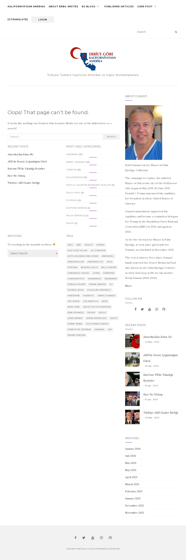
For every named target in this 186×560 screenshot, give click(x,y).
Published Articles (119, 6)
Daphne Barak (76, 207)
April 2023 (131, 477)
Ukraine (99, 329)
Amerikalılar (76, 262)
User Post (145, 6)
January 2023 (132, 498)
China (96, 273)
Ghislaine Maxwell (99, 290)
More (128, 285)
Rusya (102, 312)
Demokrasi (94, 278)
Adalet (89, 245)
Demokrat (111, 278)
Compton (108, 273)
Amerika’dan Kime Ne (20, 154)
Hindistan (74, 295)
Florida (72, 200)
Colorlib (91, 548)
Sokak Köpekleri (96, 318)
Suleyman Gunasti (97, 324)
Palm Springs (75, 215)
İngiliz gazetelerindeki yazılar (88, 185)
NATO (105, 301)
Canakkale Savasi (78, 273)
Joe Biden (74, 301)
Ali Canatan (98, 250)
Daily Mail (73, 192)
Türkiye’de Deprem (79, 329)
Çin (110, 329)
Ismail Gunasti (106, 295)
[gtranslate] (18, 19)
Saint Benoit (75, 318)
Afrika (100, 245)
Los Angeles (90, 301)
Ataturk (72, 267)
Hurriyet (88, 295)
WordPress (114, 548)
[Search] (175, 32)
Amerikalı (108, 256)
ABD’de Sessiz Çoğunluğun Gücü (27, 161)
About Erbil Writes (63, 6)
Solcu (114, 318)
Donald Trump (76, 284)
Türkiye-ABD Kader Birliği (24, 182)
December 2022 (134, 505)
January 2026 (133, 448)
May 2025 (130, 463)
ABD (78, 245)
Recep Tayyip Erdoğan (97, 307)
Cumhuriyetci (76, 278)
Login (42, 19)
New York (74, 307)
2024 (70, 245)
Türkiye (71, 169)
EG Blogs (88, 6)
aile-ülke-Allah (77, 250)
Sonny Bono (75, 324)
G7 (111, 284)
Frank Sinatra (97, 284)
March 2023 (132, 484)
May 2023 (130, 470)
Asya (109, 262)
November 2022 (134, 512)
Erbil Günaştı (76, 162)
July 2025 (130, 456)
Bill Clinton (108, 267)
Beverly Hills (89, 267)
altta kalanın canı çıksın (83, 256)
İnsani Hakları (76, 335)
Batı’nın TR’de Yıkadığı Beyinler (26, 168)
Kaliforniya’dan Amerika (26, 6)
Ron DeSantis (76, 312)
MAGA (70, 223)
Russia (91, 312)
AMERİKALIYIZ (95, 262)
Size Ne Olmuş (16, 175)
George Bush (76, 290)
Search (111, 136)
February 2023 (133, 491)
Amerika (72, 154)
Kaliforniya (74, 177)
